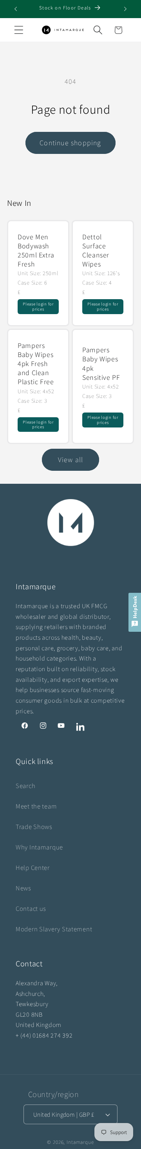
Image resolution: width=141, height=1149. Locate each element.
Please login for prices (38, 306)
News (23, 888)
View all (70, 459)
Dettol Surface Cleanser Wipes (95, 250)
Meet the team (36, 806)
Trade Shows (34, 826)
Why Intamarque (39, 847)
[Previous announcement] (15, 9)
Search (25, 785)
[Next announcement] (125, 9)
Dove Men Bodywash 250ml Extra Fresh (36, 250)
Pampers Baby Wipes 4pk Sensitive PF (101, 363)
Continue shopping (70, 142)
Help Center (33, 867)
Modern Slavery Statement (54, 929)
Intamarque (80, 1142)
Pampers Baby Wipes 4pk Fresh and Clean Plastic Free (36, 364)
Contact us (31, 908)
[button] (19, 30)
